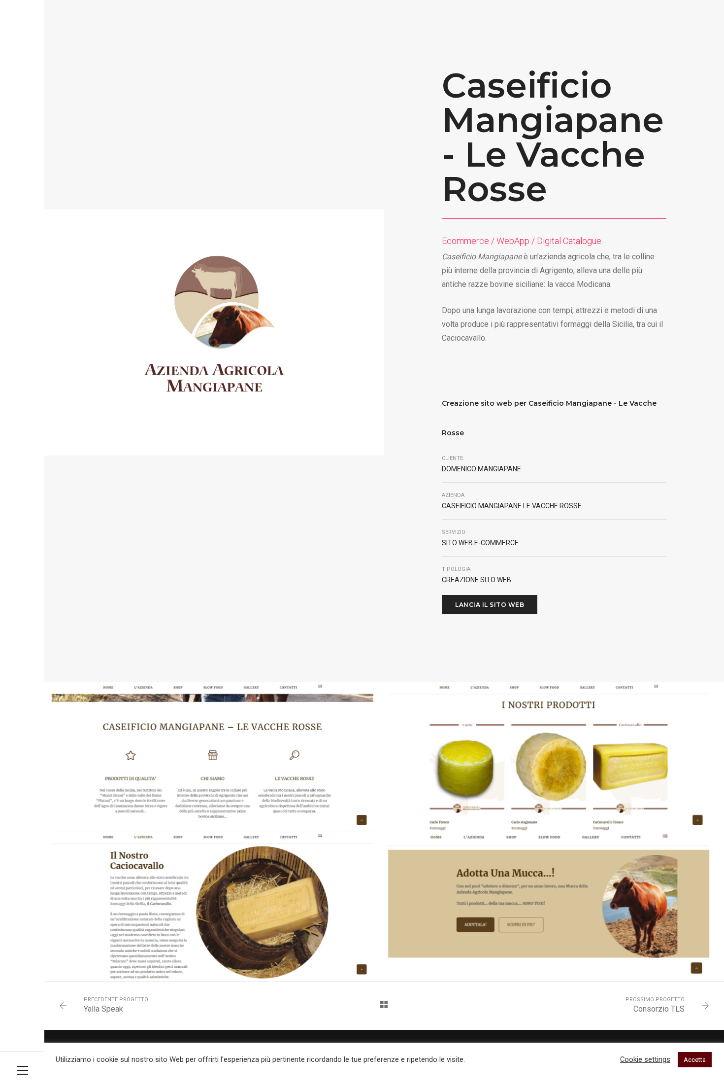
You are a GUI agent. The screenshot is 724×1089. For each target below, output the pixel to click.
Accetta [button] (695, 1059)
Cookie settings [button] (645, 1059)
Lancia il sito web (489, 604)
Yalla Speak (103, 1009)
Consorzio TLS (659, 1009)
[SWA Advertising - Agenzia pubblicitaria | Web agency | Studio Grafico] (22, 16)
